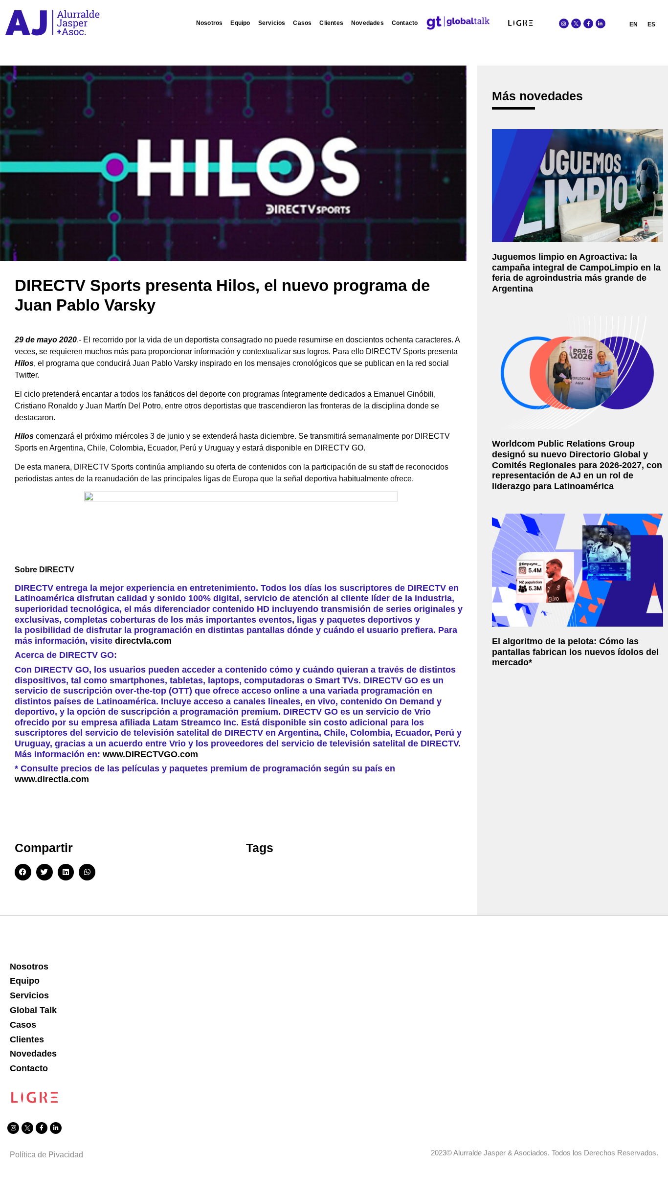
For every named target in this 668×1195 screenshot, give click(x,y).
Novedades (367, 23)
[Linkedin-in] (600, 23)
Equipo (240, 23)
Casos (302, 23)
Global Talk (33, 1010)
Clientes (331, 23)
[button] (23, 872)
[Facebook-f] (588, 23)
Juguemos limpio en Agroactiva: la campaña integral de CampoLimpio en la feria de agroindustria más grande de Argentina (576, 272)
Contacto (405, 23)
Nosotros (209, 23)
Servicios (272, 23)
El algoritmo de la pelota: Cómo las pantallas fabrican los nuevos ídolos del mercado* (575, 651)
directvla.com (143, 641)
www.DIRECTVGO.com (150, 754)
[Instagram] (564, 23)
